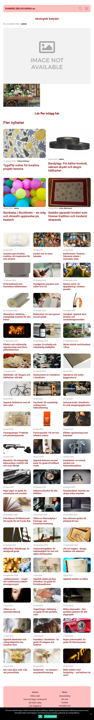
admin (24, 24)
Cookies (64, 702)
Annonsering (64, 696)
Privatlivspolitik (50, 716)
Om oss (64, 699)
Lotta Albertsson (65, 208)
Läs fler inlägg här (47, 113)
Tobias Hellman (23, 161)
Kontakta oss (64, 706)
